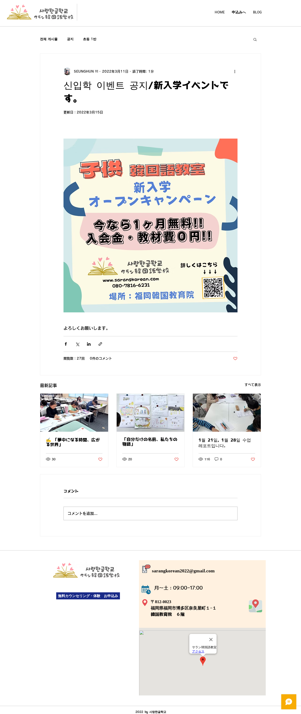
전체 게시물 (49, 39)
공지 (70, 39)
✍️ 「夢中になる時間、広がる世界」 (73, 442)
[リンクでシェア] (100, 344)
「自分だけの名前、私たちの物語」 (149, 442)
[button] (255, 39)
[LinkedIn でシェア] (89, 344)
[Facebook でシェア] (65, 344)
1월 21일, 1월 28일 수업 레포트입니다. (224, 443)
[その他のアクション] (235, 71)
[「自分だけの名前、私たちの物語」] (151, 413)
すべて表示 (253, 384)
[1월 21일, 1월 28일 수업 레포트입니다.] (227, 413)
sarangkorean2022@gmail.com (183, 570)
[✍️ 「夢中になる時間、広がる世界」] (74, 413)
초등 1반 (89, 39)
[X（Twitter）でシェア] (77, 344)
